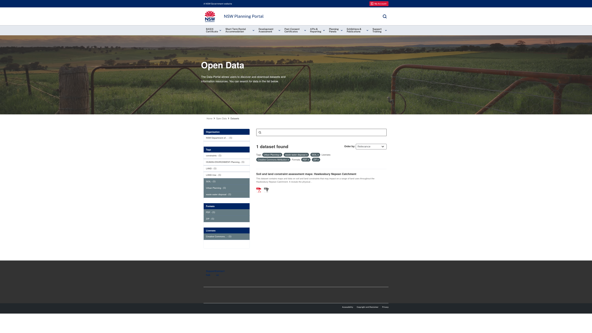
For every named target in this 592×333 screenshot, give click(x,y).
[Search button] (260, 132)
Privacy (385, 307)
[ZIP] (267, 186)
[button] (213, 30)
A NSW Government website (218, 3)
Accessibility (347, 307)
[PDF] (259, 186)
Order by (349, 146)
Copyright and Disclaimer (367, 307)
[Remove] (280, 155)
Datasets (234, 118)
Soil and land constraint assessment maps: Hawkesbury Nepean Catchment (306, 174)
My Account (380, 3)
